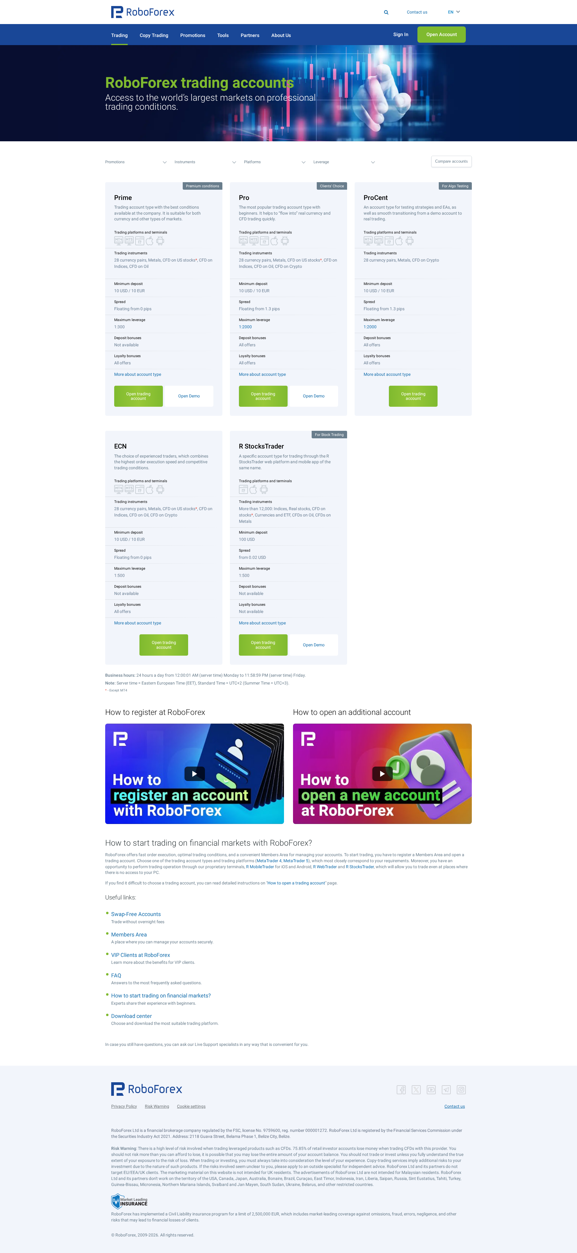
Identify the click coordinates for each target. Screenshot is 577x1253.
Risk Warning (157, 1106)
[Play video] (195, 774)
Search (292, 12)
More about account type (137, 374)
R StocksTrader (360, 866)
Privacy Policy (124, 1106)
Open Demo (189, 396)
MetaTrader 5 (295, 860)
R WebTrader (325, 866)
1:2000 (245, 326)
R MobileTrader (260, 866)
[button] (142, 12)
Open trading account (138, 396)
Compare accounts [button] (451, 161)
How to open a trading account (296, 883)
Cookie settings (191, 1106)
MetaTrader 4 (269, 860)
